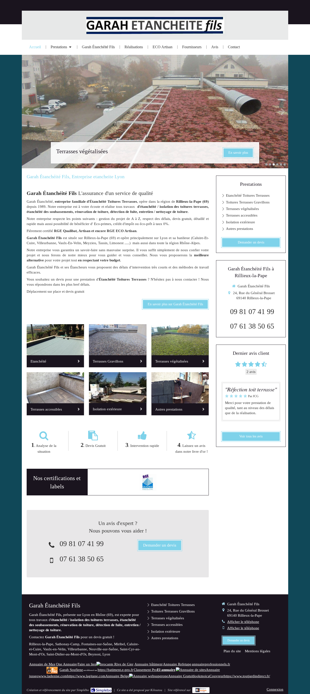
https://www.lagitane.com (86, 676)
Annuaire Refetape (177, 664)
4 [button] (277, 164)
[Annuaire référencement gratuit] (141, 676)
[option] (155, 111)
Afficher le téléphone (243, 622)
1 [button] (266, 164)
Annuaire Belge (117, 676)
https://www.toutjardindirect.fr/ (247, 676)
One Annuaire (66, 664)
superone (161, 676)
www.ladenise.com (53, 676)
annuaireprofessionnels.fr (211, 664)
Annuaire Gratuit (181, 676)
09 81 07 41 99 (82, 544)
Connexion (275, 689)
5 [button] (281, 164)
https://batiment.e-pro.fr (115, 670)
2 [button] (270, 164)
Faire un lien (87, 664)
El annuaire (166, 670)
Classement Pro (145, 670)
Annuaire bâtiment (148, 664)
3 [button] (273, 164)
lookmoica (201, 676)
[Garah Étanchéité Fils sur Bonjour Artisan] (200, 690)
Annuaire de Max (42, 664)
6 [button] (284, 164)
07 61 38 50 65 (82, 559)
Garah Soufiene (71, 670)
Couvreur (216, 676)
